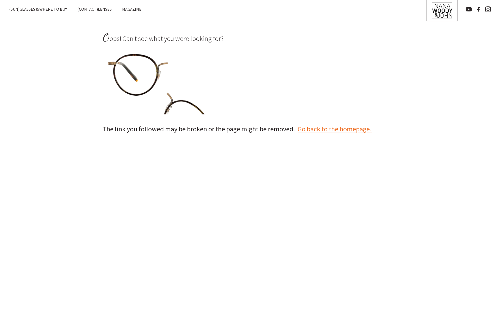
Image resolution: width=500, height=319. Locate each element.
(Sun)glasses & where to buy (38, 9)
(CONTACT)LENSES (94, 9)
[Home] (442, 9)
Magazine (131, 9)
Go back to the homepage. (335, 129)
